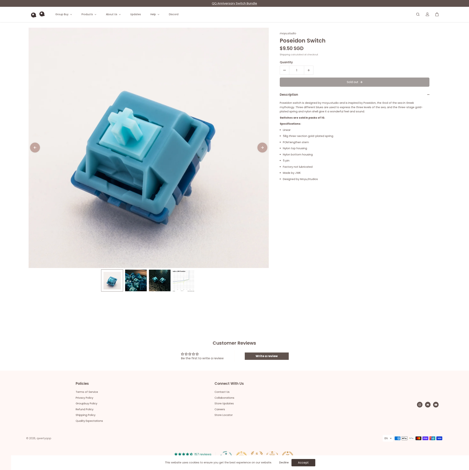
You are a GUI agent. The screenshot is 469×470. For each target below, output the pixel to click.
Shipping (285, 54)
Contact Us (222, 392)
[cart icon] (436, 14)
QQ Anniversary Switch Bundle (234, 3)
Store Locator (224, 415)
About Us (112, 14)
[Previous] (35, 148)
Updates (135, 14)
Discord (173, 14)
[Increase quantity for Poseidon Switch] (308, 70)
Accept (303, 462)
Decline (284, 462)
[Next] (262, 148)
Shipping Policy (85, 415)
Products (88, 14)
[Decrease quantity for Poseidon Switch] (284, 70)
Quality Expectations (89, 421)
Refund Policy (84, 409)
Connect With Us (229, 384)
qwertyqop (44, 438)
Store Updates (224, 403)
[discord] (428, 405)
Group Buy (62, 14)
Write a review (267, 356)
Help (153, 14)
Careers (220, 409)
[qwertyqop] (38, 14)
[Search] (417, 14)
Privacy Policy (84, 398)
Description (289, 94)
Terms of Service (87, 392)
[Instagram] (420, 405)
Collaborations (224, 398)
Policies (82, 384)
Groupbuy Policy (86, 403)
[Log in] (427, 14)
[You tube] (436, 405)
